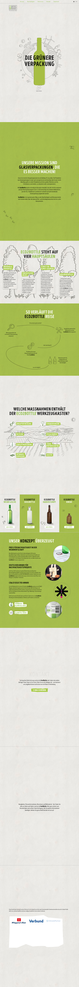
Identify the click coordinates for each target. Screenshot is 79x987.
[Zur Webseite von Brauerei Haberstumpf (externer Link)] (36, 941)
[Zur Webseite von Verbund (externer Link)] (36, 921)
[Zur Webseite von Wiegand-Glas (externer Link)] (19, 921)
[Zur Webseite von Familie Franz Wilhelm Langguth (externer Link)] (36, 931)
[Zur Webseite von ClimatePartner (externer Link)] (53, 921)
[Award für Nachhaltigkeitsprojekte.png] (53, 572)
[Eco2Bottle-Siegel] (53, 609)
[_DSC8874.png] (61, 553)
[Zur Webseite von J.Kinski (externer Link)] (19, 941)
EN (76, 1)
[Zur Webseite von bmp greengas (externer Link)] (19, 931)
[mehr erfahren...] (10, 515)
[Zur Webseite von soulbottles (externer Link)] (53, 931)
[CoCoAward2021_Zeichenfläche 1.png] (61, 591)
